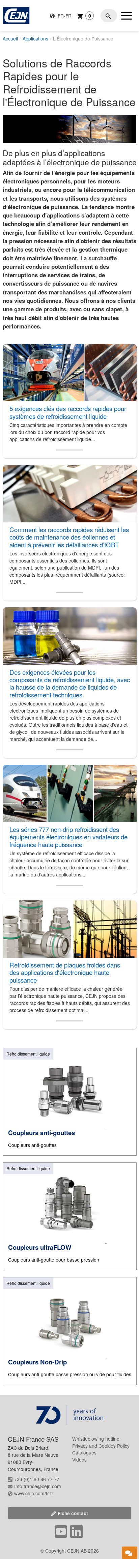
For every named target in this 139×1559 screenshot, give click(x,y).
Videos (79, 1459)
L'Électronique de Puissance (83, 38)
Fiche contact (73, 1513)
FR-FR (64, 15)
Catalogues (84, 1452)
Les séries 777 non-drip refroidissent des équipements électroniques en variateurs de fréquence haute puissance (68, 837)
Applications (35, 38)
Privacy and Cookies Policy (101, 1445)
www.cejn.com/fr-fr (33, 1493)
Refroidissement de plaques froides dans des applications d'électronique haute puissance (64, 972)
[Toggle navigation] (126, 15)
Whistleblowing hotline (95, 1438)
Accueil (10, 38)
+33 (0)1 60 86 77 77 (36, 1479)
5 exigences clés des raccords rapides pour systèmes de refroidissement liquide (67, 412)
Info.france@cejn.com (37, 1486)
